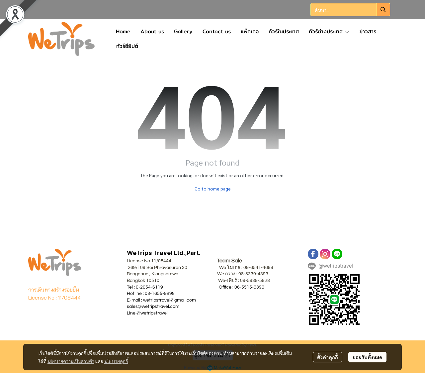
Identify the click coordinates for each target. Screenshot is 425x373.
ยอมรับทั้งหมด (367, 357)
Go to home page (213, 188)
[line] (337, 254)
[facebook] (313, 254)
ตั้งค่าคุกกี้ (327, 357)
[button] (350, 9)
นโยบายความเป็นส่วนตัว (70, 361)
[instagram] (325, 254)
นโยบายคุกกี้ (116, 361)
